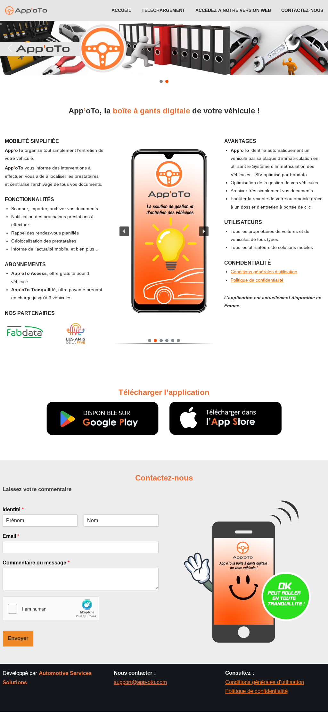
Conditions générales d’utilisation (264, 271)
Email (11, 536)
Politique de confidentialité (257, 280)
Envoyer (18, 638)
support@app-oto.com (140, 682)
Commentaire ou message (36, 562)
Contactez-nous (302, 10)
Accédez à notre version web (233, 10)
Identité (13, 509)
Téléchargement (163, 10)
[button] (10, 48)
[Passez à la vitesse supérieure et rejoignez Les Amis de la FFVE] (76, 344)
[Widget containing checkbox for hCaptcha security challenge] (51, 608)
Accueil (121, 10)
